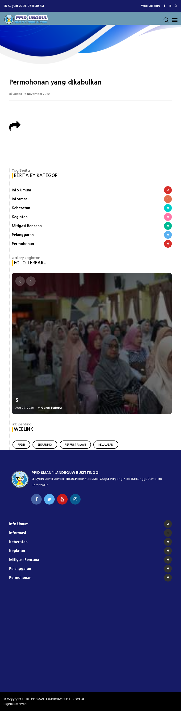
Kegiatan (90, 217)
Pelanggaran (90, 235)
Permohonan (90, 244)
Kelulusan (106, 445)
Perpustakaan (75, 445)
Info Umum (90, 190)
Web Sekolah (150, 6)
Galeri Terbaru (51, 408)
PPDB (21, 445)
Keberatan (90, 208)
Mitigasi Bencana (90, 226)
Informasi (90, 199)
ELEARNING (45, 445)
